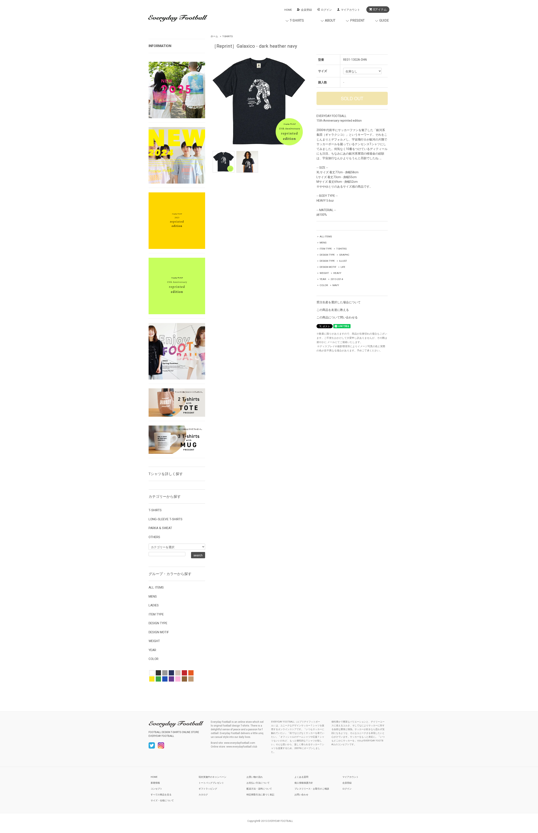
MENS (323, 242)
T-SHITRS (341, 248)
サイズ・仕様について (162, 800)
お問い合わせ (301, 794)
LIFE (343, 266)
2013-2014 (337, 279)
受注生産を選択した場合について (338, 302)
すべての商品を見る (161, 794)
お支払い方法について (258, 783)
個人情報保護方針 (303, 783)
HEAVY (337, 273)
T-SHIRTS (227, 36)
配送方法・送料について (259, 788)
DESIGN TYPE (327, 254)
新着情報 (155, 783)
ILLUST (343, 260)
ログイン (326, 9)
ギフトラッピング (208, 788)
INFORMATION (160, 46)
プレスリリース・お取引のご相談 (311, 788)
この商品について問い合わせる (337, 317)
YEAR (323, 279)
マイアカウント (350, 9)
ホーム (214, 36)
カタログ (203, 794)
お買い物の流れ (255, 777)
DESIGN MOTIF (328, 266)
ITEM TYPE (326, 248)
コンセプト (156, 788)
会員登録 (306, 9)
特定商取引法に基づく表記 (260, 794)
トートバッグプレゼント (211, 783)
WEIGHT (324, 273)
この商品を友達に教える (332, 309)
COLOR (324, 285)
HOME (288, 9)
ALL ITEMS (326, 236)
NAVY (335, 285)
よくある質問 (301, 777)
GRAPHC (344, 254)
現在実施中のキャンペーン (212, 777)
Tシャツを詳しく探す (166, 474)
